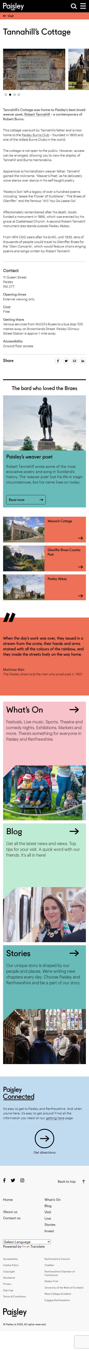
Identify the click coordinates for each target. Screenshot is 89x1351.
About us (10, 1212)
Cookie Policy (11, 1265)
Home (8, 1199)
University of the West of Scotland (63, 1287)
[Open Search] (74, 6)
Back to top (67, 1181)
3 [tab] (14, 95)
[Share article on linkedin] (83, 361)
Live (47, 1218)
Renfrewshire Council (57, 1258)
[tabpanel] (34, 69)
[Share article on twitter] (66, 361)
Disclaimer (9, 1277)
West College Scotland (57, 1293)
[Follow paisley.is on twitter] (13, 1180)
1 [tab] (6, 95)
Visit (11, 16)
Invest (49, 1231)
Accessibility (10, 1258)
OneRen (49, 1265)
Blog (48, 1206)
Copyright (9, 1271)
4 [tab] (19, 95)
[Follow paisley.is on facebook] (4, 1180)
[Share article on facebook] (58, 361)
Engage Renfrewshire (57, 1300)
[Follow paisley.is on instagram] (22, 1180)
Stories (49, 1224)
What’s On (52, 1199)
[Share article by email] (74, 361)
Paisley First (51, 1281)
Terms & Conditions (14, 1296)
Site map (8, 1290)
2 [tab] (10, 95)
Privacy (7, 1283)
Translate (37, 1246)
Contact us (11, 1218)
